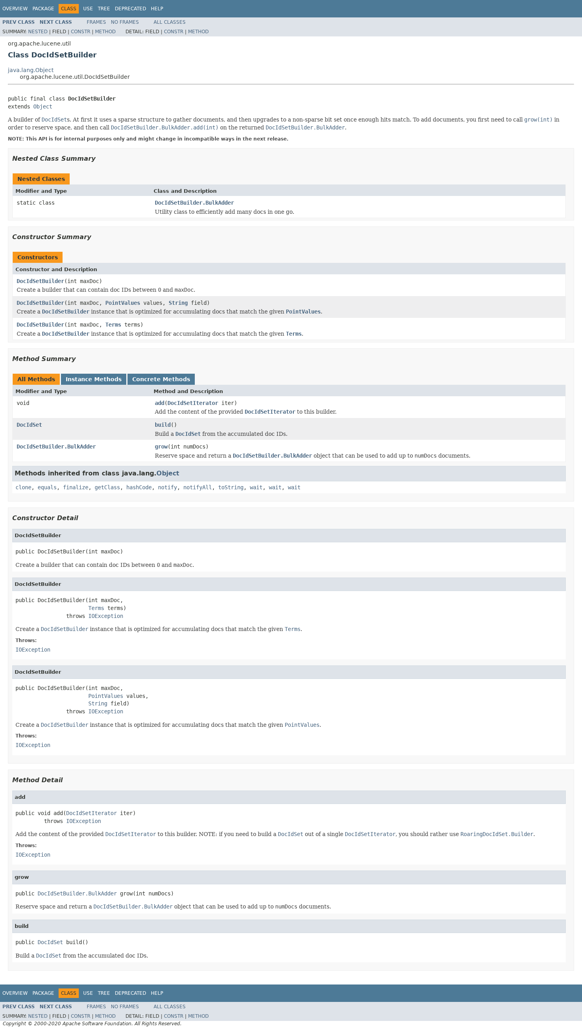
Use (88, 8)
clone (23, 487)
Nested (38, 31)
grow (161, 446)
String (178, 303)
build (163, 425)
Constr (80, 31)
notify (167, 487)
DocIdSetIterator (192, 403)
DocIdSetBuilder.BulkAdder (194, 203)
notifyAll (197, 487)
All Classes (170, 22)
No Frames (125, 22)
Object (42, 106)
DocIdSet (29, 425)
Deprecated (130, 8)
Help (157, 8)
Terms (113, 324)
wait (256, 487)
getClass (107, 487)
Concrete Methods (161, 379)
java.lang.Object (30, 70)
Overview (15, 8)
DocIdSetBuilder (40, 281)
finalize (75, 487)
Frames (96, 22)
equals (47, 487)
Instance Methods (94, 379)
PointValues (122, 303)
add (159, 403)
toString (230, 487)
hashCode (139, 487)
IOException (105, 616)
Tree (104, 8)
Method (105, 31)
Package (43, 8)
